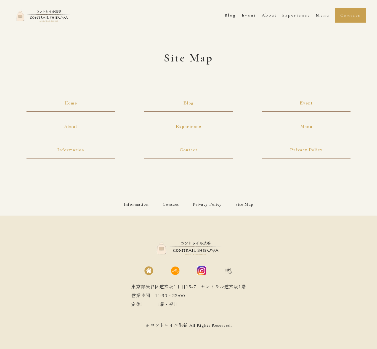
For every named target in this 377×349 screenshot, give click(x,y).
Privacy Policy (306, 149)
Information (70, 149)
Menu (306, 126)
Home (71, 102)
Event (306, 102)
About (70, 126)
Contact (188, 149)
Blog (189, 102)
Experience (188, 126)
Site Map (244, 204)
